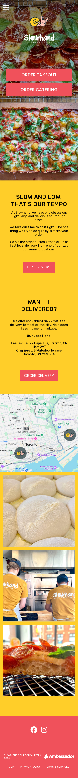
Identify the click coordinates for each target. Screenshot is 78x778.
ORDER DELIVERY (39, 375)
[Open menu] (6, 7)
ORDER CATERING (39, 90)
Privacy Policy (30, 766)
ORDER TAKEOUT (39, 75)
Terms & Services (57, 766)
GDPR (12, 766)
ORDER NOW (39, 267)
